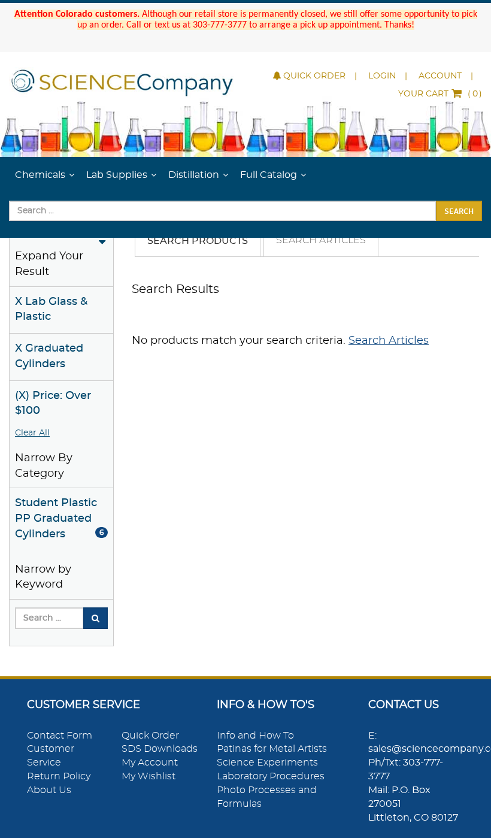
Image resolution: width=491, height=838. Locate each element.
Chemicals (40, 175)
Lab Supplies (116, 175)
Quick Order (314, 76)
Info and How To (255, 735)
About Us (49, 790)
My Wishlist (148, 776)
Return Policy (58, 776)
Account (440, 76)
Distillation (193, 175)
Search (459, 210)
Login (382, 76)
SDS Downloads (160, 749)
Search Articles (321, 240)
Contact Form (59, 735)
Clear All (32, 433)
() (440, 94)
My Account (150, 762)
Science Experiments (267, 762)
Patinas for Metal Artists (272, 749)
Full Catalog (268, 175)
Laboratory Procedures (271, 776)
